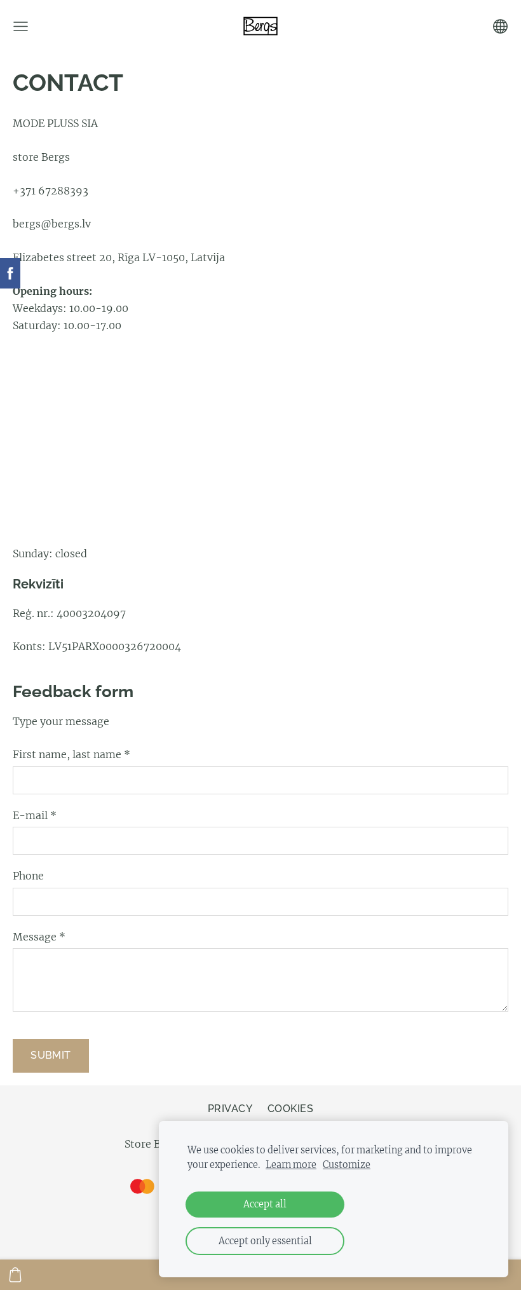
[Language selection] (500, 26)
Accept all (265, 1204)
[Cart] (15, 1274)
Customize (346, 1165)
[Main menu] (20, 26)
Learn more (291, 1165)
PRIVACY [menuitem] (230, 1109)
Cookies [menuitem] (290, 1109)
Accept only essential (265, 1241)
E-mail (35, 815)
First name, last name (71, 754)
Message (39, 936)
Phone (28, 875)
